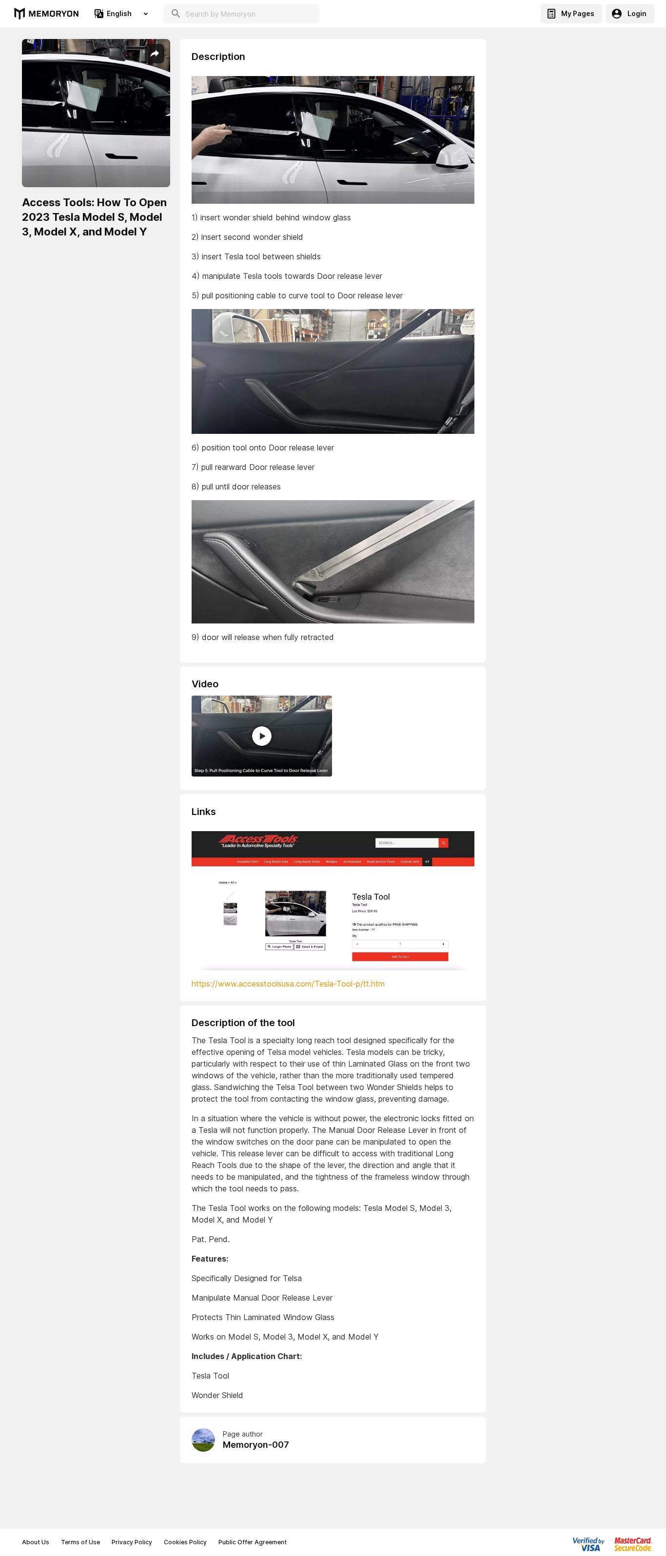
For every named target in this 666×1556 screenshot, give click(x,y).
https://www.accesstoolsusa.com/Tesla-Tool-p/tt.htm (288, 984)
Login (636, 13)
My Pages (577, 13)
